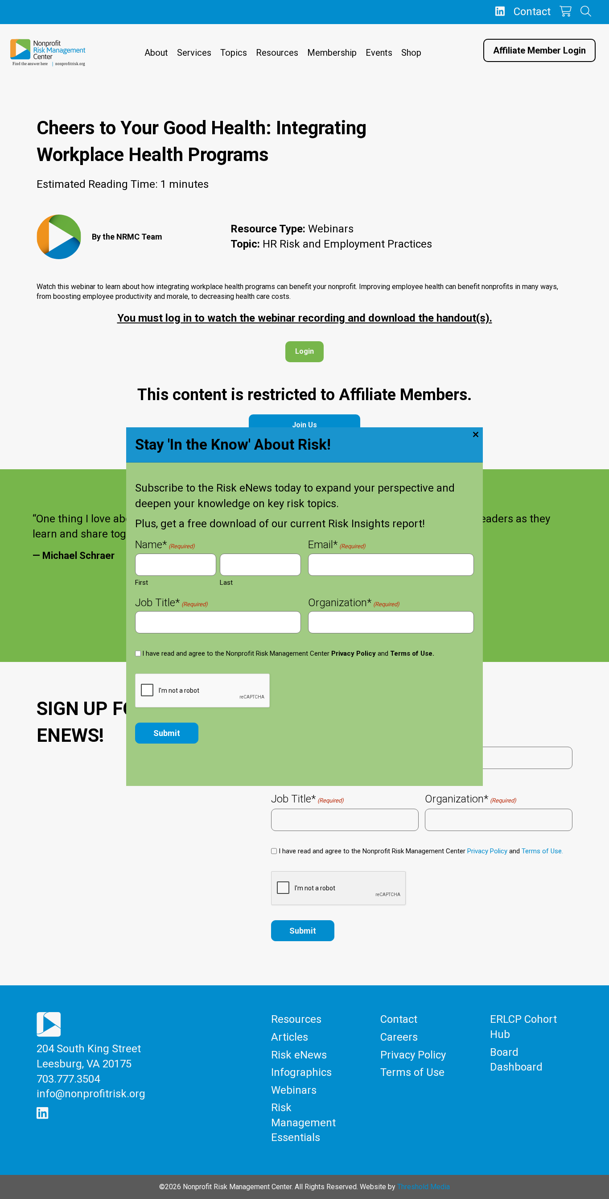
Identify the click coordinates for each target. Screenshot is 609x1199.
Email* (337, 546)
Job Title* (171, 603)
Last (226, 583)
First (141, 583)
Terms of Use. (412, 653)
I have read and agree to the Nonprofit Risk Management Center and (288, 653)
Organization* (353, 603)
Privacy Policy (353, 653)
